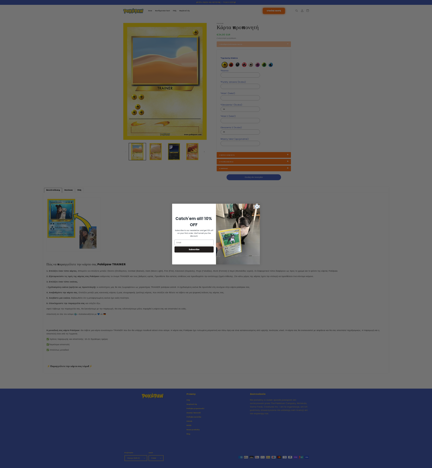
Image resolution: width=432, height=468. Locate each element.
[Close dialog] (257, 207)
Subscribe (194, 249)
